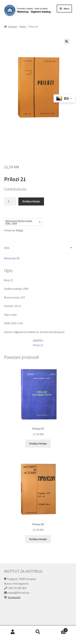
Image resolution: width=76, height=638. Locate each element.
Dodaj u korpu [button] (38, 443)
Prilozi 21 (38, 345)
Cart (58, 628)
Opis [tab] (7, 247)
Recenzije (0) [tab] (12, 258)
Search (38, 632)
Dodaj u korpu (31, 201)
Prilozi (22, 26)
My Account (12, 632)
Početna (12, 26)
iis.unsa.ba (14, 597)
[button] (66, 41)
